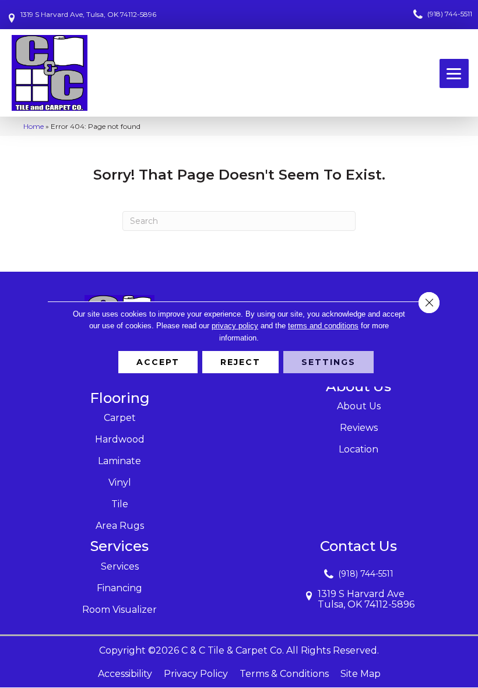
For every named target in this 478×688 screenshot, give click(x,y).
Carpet (120, 417)
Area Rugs (120, 525)
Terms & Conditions (284, 673)
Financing (119, 588)
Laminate (119, 460)
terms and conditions (323, 325)
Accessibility (125, 673)
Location (358, 449)
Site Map (360, 673)
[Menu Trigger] (454, 73)
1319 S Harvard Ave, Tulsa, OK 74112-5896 (88, 14)
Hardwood (120, 439)
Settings (328, 362)
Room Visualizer (119, 609)
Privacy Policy (196, 673)
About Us (359, 406)
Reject (240, 362)
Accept (158, 362)
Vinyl (119, 482)
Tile (119, 504)
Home (33, 126)
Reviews (359, 427)
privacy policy (235, 325)
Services (120, 566)
